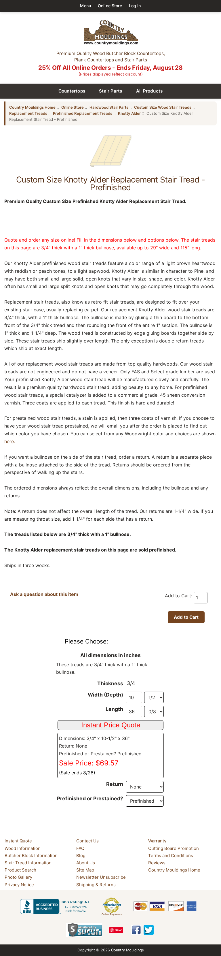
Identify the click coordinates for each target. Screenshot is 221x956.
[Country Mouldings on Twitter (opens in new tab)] (149, 930)
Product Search (20, 870)
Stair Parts (110, 91)
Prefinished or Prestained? (90, 798)
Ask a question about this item (44, 594)
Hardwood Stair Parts (108, 107)
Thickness (110, 683)
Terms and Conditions (170, 855)
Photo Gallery (18, 877)
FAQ (80, 848)
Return (114, 784)
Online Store (110, 5)
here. (9, 441)
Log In (135, 5)
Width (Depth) (105, 695)
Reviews (156, 862)
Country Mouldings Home (32, 107)
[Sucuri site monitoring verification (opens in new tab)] (84, 930)
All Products (149, 91)
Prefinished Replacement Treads (82, 113)
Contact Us (87, 841)
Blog (80, 855)
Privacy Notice (19, 884)
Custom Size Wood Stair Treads (162, 107)
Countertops (71, 91)
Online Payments (112, 914)
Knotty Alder (129, 113)
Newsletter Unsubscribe (101, 877)
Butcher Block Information (31, 855)
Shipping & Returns (96, 884)
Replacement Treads (28, 113)
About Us (85, 862)
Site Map (85, 870)
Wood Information (23, 848)
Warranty (157, 841)
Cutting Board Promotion (173, 848)
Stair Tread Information (28, 862)
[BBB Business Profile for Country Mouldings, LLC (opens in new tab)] (56, 906)
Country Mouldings (127, 950)
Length (114, 709)
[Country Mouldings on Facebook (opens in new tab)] (136, 930)
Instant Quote (18, 841)
